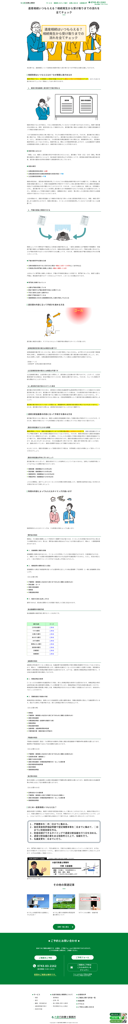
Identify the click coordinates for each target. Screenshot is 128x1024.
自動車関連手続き (41, 1006)
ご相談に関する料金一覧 (87, 998)
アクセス (81, 1004)
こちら (52, 627)
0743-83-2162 (98, 2)
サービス (49, 3)
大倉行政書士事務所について (62, 994)
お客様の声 (83, 3)
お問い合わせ (73, 3)
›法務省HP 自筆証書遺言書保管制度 (39, 364)
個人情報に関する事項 (60, 1003)
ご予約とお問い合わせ (86, 1007)
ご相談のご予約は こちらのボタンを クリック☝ (84, 967)
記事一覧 (56, 1000)
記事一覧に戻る (63, 927)
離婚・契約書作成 (41, 1003)
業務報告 (56, 997)
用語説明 (81, 1001)
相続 (36, 997)
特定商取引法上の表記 (60, 1006)
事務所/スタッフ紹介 (61, 3)
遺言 (36, 1000)
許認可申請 (38, 1009)
